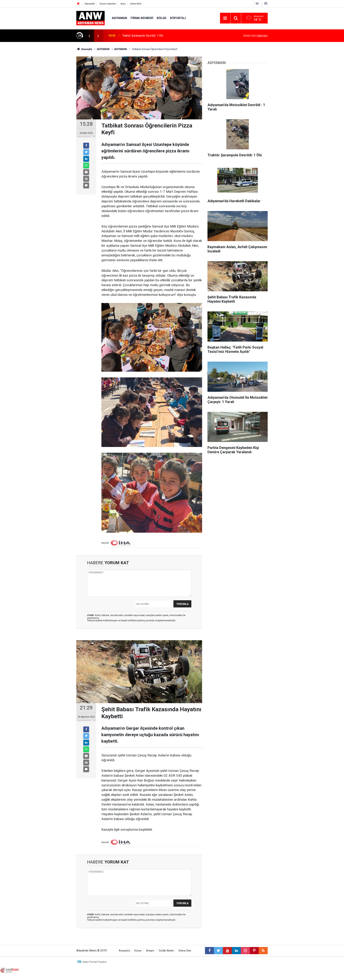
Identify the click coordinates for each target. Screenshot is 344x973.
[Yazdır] (86, 179)
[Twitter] (86, 152)
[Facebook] (86, 145)
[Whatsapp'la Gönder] (86, 165)
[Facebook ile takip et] (209, 950)
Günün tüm (255, 35)
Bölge (161, 18)
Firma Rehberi (142, 18)
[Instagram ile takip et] (245, 950)
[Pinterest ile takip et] (254, 950)
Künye (138, 950)
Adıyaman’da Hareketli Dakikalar (142, 35)
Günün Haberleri (107, 3)
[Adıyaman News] (90, 18)
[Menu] (225, 18)
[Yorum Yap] (86, 185)
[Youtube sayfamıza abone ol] (227, 950)
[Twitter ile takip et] (218, 950)
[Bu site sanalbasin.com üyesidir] (9, 970)
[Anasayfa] (78, 3)
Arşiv (123, 3)
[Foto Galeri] (266, 3)
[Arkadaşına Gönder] (86, 172)
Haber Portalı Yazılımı (94, 961)
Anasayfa (124, 950)
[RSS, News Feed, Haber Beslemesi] (263, 950)
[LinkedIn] (86, 159)
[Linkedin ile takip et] (236, 950)
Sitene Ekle (135, 3)
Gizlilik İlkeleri (166, 950)
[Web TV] (257, 3)
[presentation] (89, 36)
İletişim (150, 950)
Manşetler (90, 3)
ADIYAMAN (119, 18)
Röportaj (178, 18)
